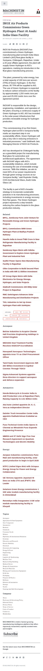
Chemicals (6, 529)
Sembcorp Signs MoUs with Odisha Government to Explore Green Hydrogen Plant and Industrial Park (21, 253)
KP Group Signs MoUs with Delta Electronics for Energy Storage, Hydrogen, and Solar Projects (17, 279)
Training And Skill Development (13, 589)
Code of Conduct (8, 609)
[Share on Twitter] (10, 44)
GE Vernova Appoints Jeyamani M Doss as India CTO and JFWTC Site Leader (19, 481)
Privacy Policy (7, 604)
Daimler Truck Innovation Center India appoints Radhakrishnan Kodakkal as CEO (20, 416)
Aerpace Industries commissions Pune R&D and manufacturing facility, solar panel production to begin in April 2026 (21, 458)
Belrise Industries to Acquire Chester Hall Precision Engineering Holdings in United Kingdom (21, 334)
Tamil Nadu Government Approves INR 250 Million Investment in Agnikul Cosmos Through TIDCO (20, 366)
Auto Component (8, 523)
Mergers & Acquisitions (10, 566)
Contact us (6, 611)
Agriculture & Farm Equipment (12, 520)
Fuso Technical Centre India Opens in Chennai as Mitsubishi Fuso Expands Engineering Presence (20, 427)
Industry (5, 555)
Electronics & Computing (11, 548)
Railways (6, 580)
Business (5, 527)
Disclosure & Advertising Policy (13, 600)
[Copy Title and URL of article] (27, 44)
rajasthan (25, 315)
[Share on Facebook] (23, 44)
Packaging (6, 575)
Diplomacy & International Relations (14, 536)
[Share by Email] (20, 44)
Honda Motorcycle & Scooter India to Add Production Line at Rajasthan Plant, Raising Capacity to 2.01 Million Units (21, 396)
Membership (7, 614)
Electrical (6, 545)
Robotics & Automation (10, 582)
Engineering (7, 552)
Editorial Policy (8, 602)
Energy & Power (8, 550)
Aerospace (6, 518)
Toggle (4, 4)
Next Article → (23, 318)
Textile (5, 587)
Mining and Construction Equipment (14, 571)
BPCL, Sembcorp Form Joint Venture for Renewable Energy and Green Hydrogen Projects (21, 221)
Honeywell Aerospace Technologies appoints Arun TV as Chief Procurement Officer (21, 354)
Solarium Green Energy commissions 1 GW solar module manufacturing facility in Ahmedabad (21, 492)
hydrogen (14, 315)
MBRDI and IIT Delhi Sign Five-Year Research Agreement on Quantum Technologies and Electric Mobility (19, 439)
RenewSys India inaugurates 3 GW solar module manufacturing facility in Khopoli (21, 503)
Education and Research (10, 541)
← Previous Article (10, 318)
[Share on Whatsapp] (13, 44)
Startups (5, 584)
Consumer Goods (8, 532)
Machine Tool (7, 559)
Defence (5, 534)
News (16, 312)
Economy (6, 539)
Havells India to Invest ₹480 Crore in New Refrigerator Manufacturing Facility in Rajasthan (21, 242)
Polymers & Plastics (9, 578)
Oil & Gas (25, 312)
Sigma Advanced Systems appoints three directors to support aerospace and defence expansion (20, 377)
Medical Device (8, 564)
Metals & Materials (9, 568)
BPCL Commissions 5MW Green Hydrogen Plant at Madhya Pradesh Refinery (18, 232)
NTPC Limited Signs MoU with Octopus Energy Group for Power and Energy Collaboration (21, 469)
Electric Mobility (8, 543)
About (5, 598)
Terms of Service (8, 607)
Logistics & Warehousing (11, 557)
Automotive (6, 525)
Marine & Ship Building (10, 562)
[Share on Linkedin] (17, 44)
